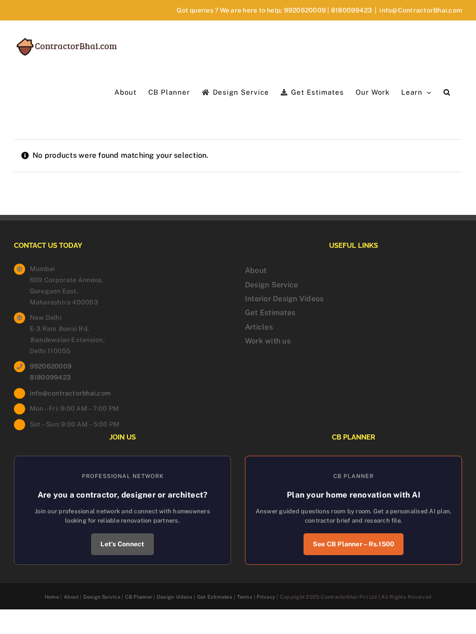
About (255, 270)
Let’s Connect (122, 544)
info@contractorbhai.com (70, 393)
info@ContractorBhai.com (420, 10)
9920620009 (305, 10)
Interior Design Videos (284, 298)
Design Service (271, 284)
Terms (244, 597)
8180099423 (351, 10)
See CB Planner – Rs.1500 (354, 544)
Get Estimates (270, 312)
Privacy (266, 597)
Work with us (268, 340)
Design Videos (174, 597)
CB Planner (138, 597)
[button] (446, 91)
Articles (259, 327)
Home (52, 597)
